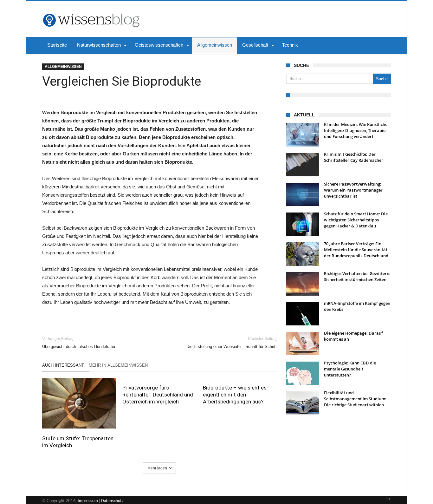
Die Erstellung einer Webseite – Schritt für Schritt (231, 343)
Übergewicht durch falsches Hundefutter (78, 343)
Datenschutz (112, 501)
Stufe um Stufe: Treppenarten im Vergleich (77, 441)
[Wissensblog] (91, 10)
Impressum (88, 501)
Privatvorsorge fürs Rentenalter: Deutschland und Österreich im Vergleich (157, 394)
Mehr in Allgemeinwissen (118, 365)
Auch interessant (63, 365)
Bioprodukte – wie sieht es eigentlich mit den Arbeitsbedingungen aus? (235, 394)
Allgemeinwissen (63, 66)
